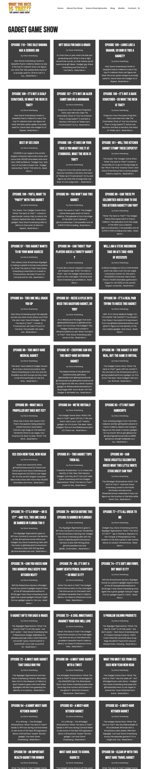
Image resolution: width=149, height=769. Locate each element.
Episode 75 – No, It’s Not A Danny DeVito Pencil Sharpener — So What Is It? (74, 569)
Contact (132, 8)
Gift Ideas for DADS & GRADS (74, 45)
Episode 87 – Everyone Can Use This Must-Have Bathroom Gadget (74, 355)
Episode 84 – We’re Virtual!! (75, 405)
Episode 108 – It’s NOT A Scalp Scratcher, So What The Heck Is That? (29, 99)
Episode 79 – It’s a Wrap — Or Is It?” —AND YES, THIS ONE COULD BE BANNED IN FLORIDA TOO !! (29, 517)
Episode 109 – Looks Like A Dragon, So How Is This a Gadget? (120, 50)
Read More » (31, 75)
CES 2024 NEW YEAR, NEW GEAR (29, 454)
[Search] (139, 8)
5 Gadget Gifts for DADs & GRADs (29, 616)
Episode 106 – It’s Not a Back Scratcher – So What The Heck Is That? (120, 99)
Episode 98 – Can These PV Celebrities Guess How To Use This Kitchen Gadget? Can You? (120, 200)
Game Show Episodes (96, 8)
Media (121, 8)
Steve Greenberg (30, 56)
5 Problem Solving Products (119, 616)
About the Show (75, 8)
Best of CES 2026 (29, 143)
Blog (112, 8)
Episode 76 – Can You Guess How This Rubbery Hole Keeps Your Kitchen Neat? (29, 569)
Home (60, 8)
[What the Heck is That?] (19, 8)
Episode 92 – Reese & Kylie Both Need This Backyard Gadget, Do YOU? (74, 303)
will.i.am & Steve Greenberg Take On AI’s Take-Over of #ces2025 (120, 252)
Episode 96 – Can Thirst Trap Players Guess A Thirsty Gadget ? (74, 252)
